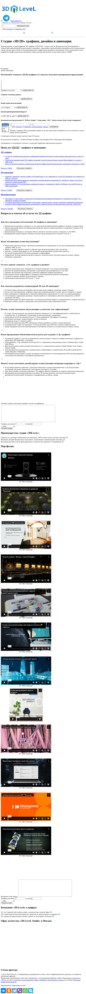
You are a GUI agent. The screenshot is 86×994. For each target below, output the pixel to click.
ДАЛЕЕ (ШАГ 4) (22, 107)
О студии (47, 32)
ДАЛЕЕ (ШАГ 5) (23, 116)
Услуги (20, 32)
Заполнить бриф (76, 32)
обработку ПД (20, 29)
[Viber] (5, 129)
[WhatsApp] (5, 125)
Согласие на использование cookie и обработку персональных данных (38, 980)
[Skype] (30, 990)
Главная (9, 32)
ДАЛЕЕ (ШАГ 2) (28, 90)
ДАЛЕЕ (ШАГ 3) (27, 99)
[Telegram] (5, 127)
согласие (10, 29)
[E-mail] (5, 131)
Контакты (63, 32)
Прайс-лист (35, 32)
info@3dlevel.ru (16, 21)
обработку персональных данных (36, 127)
